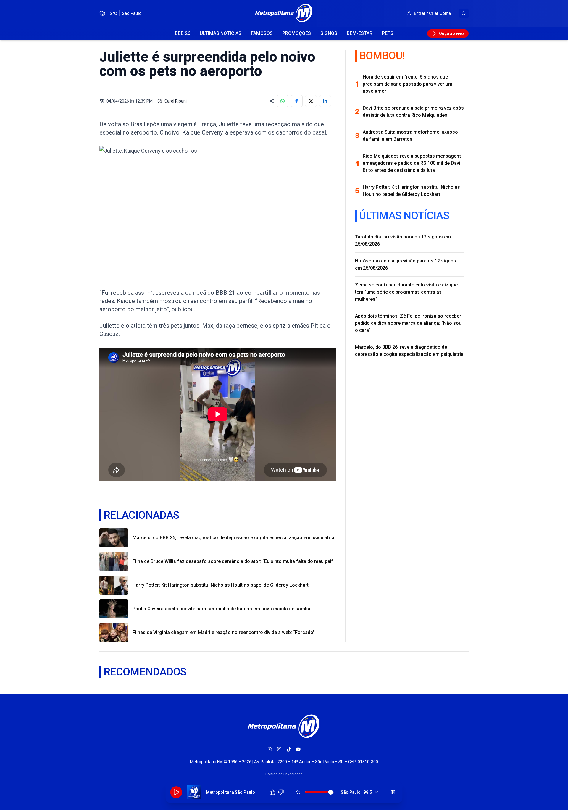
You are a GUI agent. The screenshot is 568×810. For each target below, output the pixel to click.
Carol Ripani (175, 101)
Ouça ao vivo (451, 33)
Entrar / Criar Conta (432, 13)
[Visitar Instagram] (279, 749)
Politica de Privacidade (284, 774)
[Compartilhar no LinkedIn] (325, 101)
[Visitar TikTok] (288, 749)
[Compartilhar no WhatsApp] (282, 101)
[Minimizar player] (393, 792)
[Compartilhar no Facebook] (297, 101)
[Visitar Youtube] (298, 749)
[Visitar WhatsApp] (269, 749)
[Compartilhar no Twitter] (311, 101)
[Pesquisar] (464, 13)
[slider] (331, 792)
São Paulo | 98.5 (356, 792)
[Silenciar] (298, 792)
